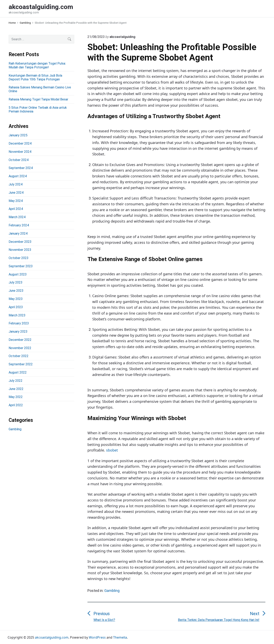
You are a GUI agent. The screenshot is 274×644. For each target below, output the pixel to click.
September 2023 (21, 266)
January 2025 (18, 135)
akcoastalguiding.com (51, 637)
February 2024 (19, 225)
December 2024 (20, 143)
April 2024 (16, 209)
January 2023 (18, 331)
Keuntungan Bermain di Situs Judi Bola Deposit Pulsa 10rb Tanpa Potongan (35, 77)
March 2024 (17, 217)
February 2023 (19, 323)
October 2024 (18, 160)
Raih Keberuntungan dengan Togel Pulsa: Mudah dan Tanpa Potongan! (37, 65)
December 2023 (20, 242)
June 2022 (16, 389)
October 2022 (18, 356)
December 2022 (20, 340)
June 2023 (16, 291)
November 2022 (20, 348)
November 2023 (20, 250)
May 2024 (16, 201)
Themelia (120, 637)
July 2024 (15, 184)
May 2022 (16, 397)
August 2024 (18, 176)
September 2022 (21, 364)
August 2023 (18, 274)
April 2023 (16, 307)
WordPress (97, 637)
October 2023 (18, 258)
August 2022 (18, 372)
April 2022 (16, 405)
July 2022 (15, 381)
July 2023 (15, 282)
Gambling (112, 590)
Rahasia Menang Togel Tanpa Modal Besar (38, 99)
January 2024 (18, 233)
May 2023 (16, 299)
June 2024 (16, 192)
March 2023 (17, 315)
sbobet (112, 450)
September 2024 (21, 168)
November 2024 (20, 152)
